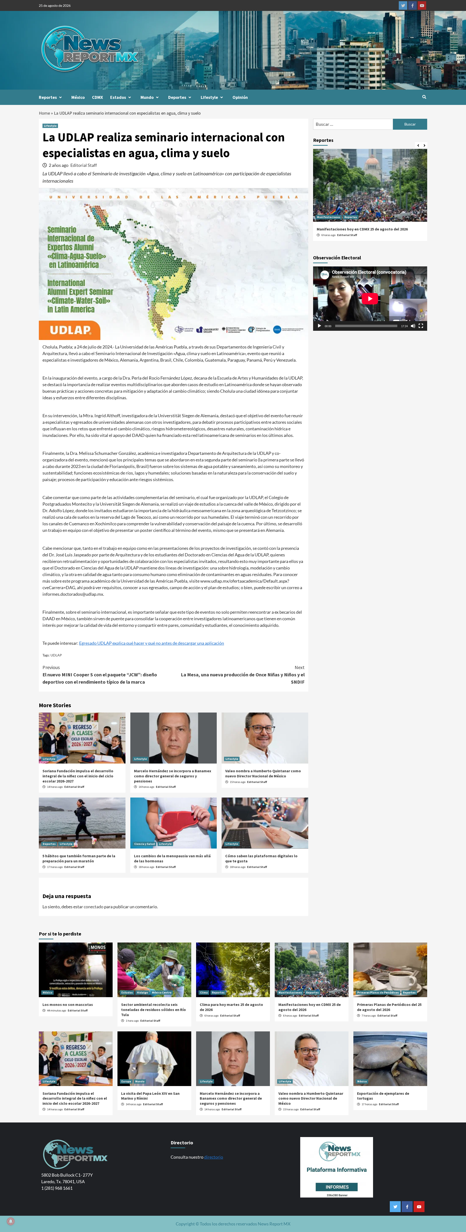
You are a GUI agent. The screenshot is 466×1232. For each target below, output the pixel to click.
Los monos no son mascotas (67, 1004)
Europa (126, 1081)
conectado (93, 906)
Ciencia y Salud (144, 844)
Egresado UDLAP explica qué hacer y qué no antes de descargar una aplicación (151, 643)
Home (44, 113)
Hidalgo (142, 992)
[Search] (424, 97)
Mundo (147, 97)
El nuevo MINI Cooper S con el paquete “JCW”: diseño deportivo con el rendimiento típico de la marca (99, 674)
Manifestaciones (328, 217)
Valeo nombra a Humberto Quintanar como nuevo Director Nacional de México (263, 773)
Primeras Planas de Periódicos (378, 992)
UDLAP (56, 655)
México (78, 97)
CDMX (97, 97)
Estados (118, 97)
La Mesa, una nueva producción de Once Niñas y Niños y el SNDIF (243, 674)
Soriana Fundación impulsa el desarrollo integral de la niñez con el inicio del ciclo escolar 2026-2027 (77, 775)
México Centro (161, 992)
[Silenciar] (413, 326)
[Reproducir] (319, 326)
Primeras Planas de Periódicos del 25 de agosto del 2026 (389, 1007)
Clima (204, 992)
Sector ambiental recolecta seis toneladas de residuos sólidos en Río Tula (153, 1009)
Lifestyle (209, 97)
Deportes (177, 97)
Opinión (240, 97)
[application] (370, 299)
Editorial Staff (83, 165)
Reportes (48, 97)
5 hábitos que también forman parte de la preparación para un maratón (78, 858)
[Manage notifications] (11, 1221)
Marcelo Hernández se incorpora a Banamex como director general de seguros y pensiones (172, 775)
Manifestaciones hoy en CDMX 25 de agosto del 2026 (362, 229)
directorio (213, 1157)
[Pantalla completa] (420, 326)
